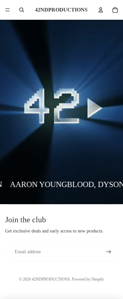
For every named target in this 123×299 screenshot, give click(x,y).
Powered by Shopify (88, 279)
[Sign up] (108, 252)
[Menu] (7, 9)
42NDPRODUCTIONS (51, 279)
